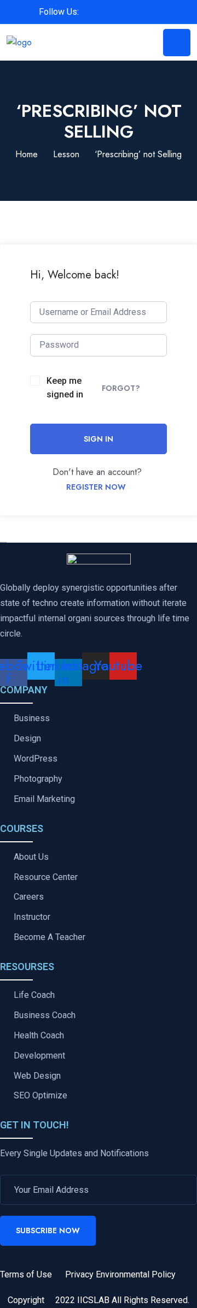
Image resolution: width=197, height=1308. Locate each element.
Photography (38, 779)
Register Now (96, 487)
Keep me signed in (65, 388)
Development (39, 1056)
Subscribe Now (48, 1230)
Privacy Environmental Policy (120, 1274)
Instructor (32, 917)
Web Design (37, 1076)
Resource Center (46, 877)
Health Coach (39, 1036)
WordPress (35, 759)
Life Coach (34, 995)
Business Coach (45, 1015)
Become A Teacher (49, 937)
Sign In (98, 438)
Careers (29, 897)
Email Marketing (44, 799)
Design (27, 739)
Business (32, 718)
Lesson (66, 154)
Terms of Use (26, 1274)
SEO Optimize (40, 1096)
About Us (31, 857)
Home (26, 154)
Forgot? (121, 388)
